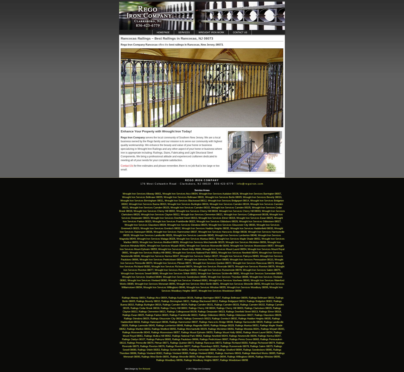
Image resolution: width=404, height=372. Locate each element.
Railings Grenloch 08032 (224, 318)
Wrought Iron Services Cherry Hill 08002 (154, 211)
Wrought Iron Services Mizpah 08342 (166, 245)
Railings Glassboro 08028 (268, 315)
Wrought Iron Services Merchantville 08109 (202, 242)
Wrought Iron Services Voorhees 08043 (229, 280)
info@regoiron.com (250, 184)
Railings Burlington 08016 (148, 304)
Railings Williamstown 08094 (211, 356)
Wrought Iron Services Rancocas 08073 (253, 263)
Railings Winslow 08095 (267, 356)
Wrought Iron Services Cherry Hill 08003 (240, 211)
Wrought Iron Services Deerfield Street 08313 (174, 218)
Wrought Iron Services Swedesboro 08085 (184, 277)
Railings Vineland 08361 (201, 353)
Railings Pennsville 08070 (140, 343)
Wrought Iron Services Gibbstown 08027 (260, 221)
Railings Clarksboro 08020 (258, 308)
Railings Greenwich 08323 (197, 318)
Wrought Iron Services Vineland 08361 (188, 280)
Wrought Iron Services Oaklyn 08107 (199, 256)
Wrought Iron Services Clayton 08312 (160, 214)
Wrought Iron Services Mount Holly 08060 (179, 249)
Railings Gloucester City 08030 (166, 318)
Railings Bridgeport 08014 (232, 301)
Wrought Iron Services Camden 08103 (149, 207)
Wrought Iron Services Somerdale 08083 (261, 273)
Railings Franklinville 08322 (183, 315)
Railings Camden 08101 (200, 304)
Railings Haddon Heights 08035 (254, 318)
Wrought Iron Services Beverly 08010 (262, 197)
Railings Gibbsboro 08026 (212, 315)
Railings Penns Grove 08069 (244, 339)
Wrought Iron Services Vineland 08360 (147, 280)
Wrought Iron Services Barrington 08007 (260, 193)
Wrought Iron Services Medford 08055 (159, 242)
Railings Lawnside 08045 (142, 325)
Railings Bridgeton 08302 (259, 301)
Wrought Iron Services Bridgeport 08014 (228, 200)
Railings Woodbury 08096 (169, 360)
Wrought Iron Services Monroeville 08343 (208, 245)
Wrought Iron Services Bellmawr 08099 (142, 197)
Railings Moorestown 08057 (165, 332)
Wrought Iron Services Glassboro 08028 (145, 225)
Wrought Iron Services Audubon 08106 (218, 193)
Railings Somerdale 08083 (202, 350)
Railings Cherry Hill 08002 (174, 308)
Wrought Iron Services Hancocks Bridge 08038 (222, 232)
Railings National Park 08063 (187, 336)
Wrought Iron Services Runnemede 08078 (220, 270)
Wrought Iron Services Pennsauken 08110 (251, 259)
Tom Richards (144, 368)
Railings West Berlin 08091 (155, 356)
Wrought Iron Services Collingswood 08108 (246, 214)
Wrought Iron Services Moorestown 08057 (252, 245)
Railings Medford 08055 (164, 329)
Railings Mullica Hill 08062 (157, 336)
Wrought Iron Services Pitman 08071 (172, 263)
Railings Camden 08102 (252, 304)
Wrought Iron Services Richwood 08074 (171, 266)
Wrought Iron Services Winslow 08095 (206, 287)
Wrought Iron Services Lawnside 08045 (193, 235)
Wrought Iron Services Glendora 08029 (187, 225)
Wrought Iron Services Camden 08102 (190, 207)
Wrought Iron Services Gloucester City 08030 (231, 225)
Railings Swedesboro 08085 (257, 350)
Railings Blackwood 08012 (204, 301)
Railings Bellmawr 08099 (234, 297)
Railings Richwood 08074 (262, 343)
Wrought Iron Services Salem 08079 (261, 270)
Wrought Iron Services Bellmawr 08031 (184, 197)
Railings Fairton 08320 (156, 315)
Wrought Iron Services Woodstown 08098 (220, 291)
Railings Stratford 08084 (229, 350)
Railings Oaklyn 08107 (133, 339)
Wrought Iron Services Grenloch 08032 (160, 228)
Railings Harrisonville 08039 (248, 322)
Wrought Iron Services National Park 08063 (194, 252)
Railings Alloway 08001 (133, 297)
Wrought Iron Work (211, 32)
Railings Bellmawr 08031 (261, 297)
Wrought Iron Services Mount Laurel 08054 (224, 249)
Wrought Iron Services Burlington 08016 (187, 204)
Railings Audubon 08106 (180, 297)
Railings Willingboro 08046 (240, 356)
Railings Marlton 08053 (138, 329)
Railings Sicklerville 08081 (174, 350)
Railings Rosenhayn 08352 (205, 346)
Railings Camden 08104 (175, 304)
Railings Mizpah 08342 (272, 329)
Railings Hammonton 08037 (183, 322)
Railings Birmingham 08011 (175, 301)
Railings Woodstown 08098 (234, 360)
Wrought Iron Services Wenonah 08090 (155, 284)
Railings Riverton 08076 (152, 346)
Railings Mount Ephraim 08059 (197, 332)
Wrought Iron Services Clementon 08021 (202, 214)
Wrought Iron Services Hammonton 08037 (175, 232)
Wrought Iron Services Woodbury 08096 (247, 287)
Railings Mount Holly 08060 (228, 332)
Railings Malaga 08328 (222, 325)
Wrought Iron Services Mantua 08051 (195, 239)
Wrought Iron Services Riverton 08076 (254, 266)
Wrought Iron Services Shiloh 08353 (178, 273)
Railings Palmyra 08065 (158, 339)
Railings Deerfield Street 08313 (242, 311)
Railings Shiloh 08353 (149, 350)
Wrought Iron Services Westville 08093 (240, 284)
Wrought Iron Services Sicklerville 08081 (218, 273)
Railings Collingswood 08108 (181, 311)
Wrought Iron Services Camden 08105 (231, 207)
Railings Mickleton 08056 (221, 329)
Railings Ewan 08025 (133, 315)
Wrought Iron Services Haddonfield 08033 (251, 228)
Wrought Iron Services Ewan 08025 (254, 218)
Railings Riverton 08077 (178, 346)
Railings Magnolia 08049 (196, 325)
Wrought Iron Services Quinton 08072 (212, 263)
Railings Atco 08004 (157, 297)
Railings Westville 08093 (182, 356)
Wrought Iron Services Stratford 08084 (142, 277)
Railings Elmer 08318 (270, 311)
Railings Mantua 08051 (247, 325)
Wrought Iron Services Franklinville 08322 (173, 221)
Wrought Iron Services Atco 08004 (180, 193)
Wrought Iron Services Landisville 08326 (151, 235)
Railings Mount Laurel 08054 (257, 332)
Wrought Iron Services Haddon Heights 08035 (205, 228)
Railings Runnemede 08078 (234, 346)
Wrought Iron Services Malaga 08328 (156, 239)
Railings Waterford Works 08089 (258, 353)
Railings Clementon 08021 (152, 311)
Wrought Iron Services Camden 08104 (229, 204)
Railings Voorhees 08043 (228, 353)
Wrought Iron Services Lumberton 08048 (236, 235)
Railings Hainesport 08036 (154, 322)
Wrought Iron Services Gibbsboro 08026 (217, 221)
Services (184, 32)
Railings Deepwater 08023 (211, 311)
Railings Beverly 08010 (148, 301)
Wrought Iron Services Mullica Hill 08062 (150, 252)
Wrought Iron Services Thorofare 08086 (228, 277)
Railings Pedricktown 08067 (214, 339)
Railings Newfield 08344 (215, 336)
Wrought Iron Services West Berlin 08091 (197, 284)
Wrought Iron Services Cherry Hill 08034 (197, 211)
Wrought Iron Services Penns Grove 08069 (206, 259)
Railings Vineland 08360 (175, 353)
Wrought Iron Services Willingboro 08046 (164, 287)
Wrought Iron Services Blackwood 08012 (186, 200)
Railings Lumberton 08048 (169, 325)
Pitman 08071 (162, 343)
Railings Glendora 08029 (136, 318)
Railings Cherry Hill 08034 (202, 308)
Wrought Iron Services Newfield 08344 (238, 252)
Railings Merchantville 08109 (192, 329)
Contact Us (240, 32)
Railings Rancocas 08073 (208, 343)
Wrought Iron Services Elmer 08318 (216, 218)
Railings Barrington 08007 (207, 297)
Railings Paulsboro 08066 (185, 339)
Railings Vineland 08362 (150, 353)
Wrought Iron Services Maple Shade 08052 (238, 239)
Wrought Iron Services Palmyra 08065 (239, 256)
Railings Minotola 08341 (247, 329)
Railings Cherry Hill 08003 (230, 308)
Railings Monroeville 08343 (136, 332)
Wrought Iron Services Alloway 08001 (142, 193)
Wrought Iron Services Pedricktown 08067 (161, 259)
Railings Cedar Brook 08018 (145, 308)
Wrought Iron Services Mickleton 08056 (246, 242)
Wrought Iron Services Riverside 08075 (213, 266)
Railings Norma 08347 (269, 336)
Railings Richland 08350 (235, 343)
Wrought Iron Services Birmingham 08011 (141, 200)
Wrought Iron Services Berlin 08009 (223, 197)
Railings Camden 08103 (226, 304)
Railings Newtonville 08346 (243, 336)
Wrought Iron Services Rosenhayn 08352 (176, 270)
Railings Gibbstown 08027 (239, 315)
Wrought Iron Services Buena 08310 (147, 204)
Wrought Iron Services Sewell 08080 (139, 273)
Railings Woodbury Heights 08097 (201, 360)
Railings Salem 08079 (261, 346)
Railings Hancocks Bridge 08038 (216, 322)
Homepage (163, 32)
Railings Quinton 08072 (182, 343)
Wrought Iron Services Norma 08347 (160, 256)
